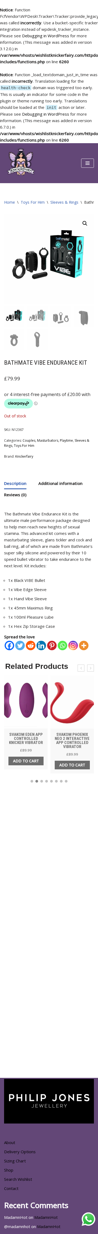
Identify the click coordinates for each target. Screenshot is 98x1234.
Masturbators (47, 440)
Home (9, 202)
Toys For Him (33, 202)
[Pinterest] (52, 645)
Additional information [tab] (60, 483)
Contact (11, 1188)
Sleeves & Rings (64, 202)
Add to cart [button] (26, 760)
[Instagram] (73, 645)
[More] (83, 645)
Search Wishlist (18, 1179)
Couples (29, 440)
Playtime (66, 440)
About (9, 1142)
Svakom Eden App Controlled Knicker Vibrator (26, 738)
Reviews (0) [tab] (15, 494)
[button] (85, 223)
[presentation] (81, 668)
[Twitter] (20, 645)
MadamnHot (46, 1217)
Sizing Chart (15, 1160)
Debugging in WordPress (45, 35)
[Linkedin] (41, 645)
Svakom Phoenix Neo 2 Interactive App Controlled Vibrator (72, 740)
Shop (8, 1170)
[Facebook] (9, 645)
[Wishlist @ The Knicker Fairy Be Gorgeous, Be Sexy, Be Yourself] (20, 163)
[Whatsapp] (62, 645)
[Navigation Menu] (87, 163)
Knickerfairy (24, 456)
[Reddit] (30, 645)
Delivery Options (20, 1151)
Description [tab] (15, 483)
